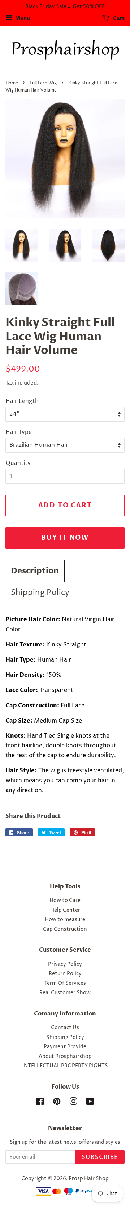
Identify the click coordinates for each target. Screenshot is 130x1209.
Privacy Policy (65, 964)
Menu (22, 18)
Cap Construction (65, 929)
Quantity (18, 463)
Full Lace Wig (43, 83)
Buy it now (65, 537)
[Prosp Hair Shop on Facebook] (40, 1103)
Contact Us (65, 1027)
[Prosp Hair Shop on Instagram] (73, 1103)
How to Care (65, 900)
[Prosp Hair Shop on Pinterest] (57, 1103)
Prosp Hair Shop (89, 1178)
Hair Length (22, 401)
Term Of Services (65, 983)
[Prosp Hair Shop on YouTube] (90, 1103)
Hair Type (18, 432)
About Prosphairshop (65, 1056)
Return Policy (65, 973)
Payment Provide (65, 1047)
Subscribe (100, 1157)
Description (35, 570)
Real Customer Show (65, 993)
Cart (118, 18)
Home (11, 83)
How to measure (65, 919)
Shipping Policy (40, 592)
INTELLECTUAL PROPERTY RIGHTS (65, 1066)
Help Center (65, 910)
